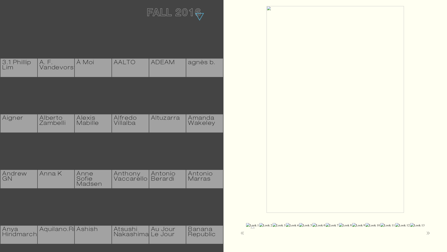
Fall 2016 (174, 14)
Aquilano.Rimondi (67, 230)
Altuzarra (165, 118)
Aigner (13, 118)
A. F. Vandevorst (58, 65)
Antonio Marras (200, 177)
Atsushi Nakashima (131, 232)
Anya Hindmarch (19, 232)
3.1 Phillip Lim (16, 65)
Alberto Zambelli (53, 121)
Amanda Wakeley (201, 121)
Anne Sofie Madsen (89, 179)
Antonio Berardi (163, 177)
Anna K (51, 174)
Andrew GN (14, 177)
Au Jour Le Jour (163, 232)
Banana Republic (202, 232)
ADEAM (163, 63)
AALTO (125, 63)
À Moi (85, 63)
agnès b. (201, 63)
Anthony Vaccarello (131, 177)
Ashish (87, 230)
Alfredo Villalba (125, 121)
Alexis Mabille (88, 121)
